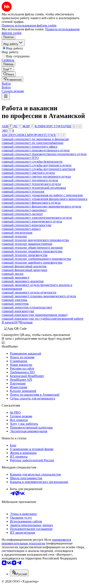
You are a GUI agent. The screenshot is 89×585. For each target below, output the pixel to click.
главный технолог (14, 236)
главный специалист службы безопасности (32, 161)
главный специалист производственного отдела (36, 150)
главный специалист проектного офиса (29, 146)
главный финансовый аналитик (24, 266)
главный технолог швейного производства (32, 262)
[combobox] (19, 572)
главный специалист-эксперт (22, 214)
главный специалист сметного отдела (28, 173)
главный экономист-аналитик (23, 281)
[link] (9, 74)
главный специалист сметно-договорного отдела (36, 176)
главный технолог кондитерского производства (35, 240)
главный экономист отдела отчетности (29, 292)
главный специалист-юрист (21, 229)
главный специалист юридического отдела (32, 221)
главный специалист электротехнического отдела (37, 217)
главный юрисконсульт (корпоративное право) (34, 315)
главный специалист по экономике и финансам (35, 139)
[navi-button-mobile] (6, 96)
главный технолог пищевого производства (32, 251)
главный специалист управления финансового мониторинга (44, 199)
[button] (6, 83)
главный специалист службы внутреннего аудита (36, 165)
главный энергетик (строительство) (27, 307)
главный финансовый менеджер (24, 270)
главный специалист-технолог (23, 191)
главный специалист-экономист (24, 210)
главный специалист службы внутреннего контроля (38, 169)
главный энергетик (15, 303)
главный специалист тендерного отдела (30, 180)
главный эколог (13, 273)
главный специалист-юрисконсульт (27, 225)
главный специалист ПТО (20, 158)
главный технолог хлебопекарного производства (36, 259)
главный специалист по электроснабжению (32, 143)
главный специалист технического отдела (31, 184)
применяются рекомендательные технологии (36, 541)
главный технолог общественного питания (32, 247)
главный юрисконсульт (18, 311)
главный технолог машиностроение (27, 244)
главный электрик (14, 300)
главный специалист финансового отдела (31, 202)
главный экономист (15, 277)
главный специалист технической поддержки (34, 187)
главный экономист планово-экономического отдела (39, 296)
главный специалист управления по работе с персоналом (42, 195)
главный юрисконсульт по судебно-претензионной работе (42, 318)
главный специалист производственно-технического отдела (44, 154)
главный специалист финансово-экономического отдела (41, 206)
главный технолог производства (24, 255)
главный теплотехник (17, 232)
